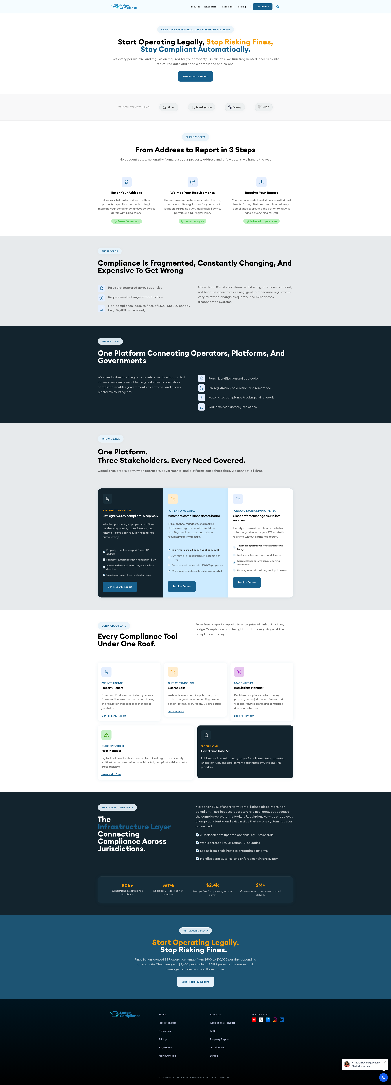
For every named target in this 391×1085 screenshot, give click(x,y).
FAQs (213, 1031)
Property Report (219, 1039)
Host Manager (167, 1022)
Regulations (210, 6)
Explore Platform (244, 715)
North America (167, 1055)
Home (162, 1014)
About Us (215, 1014)
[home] (134, 6)
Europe (214, 1055)
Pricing (242, 6)
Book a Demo (182, 586)
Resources (165, 1031)
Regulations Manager (222, 1022)
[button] (194, 6)
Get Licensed (176, 711)
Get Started (263, 6)
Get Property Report (195, 76)
